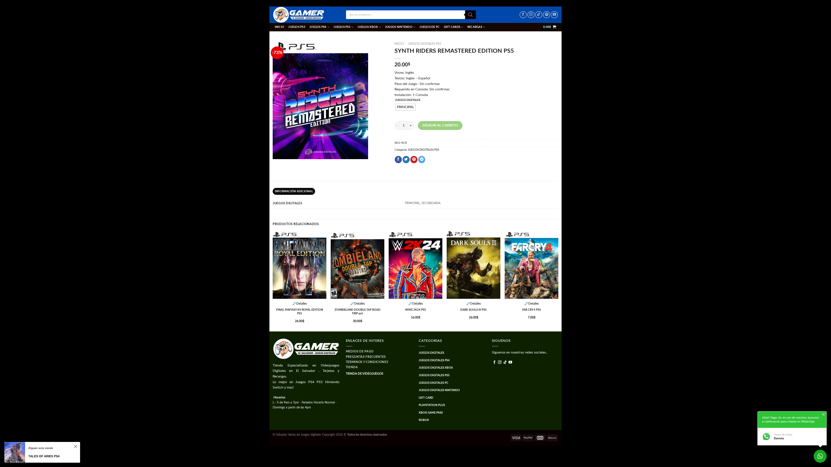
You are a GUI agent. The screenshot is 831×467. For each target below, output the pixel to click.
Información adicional (294, 191)
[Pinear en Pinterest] (413, 159)
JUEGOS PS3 (296, 27)
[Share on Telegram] (421, 159)
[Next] (558, 280)
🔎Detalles (299, 303)
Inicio (279, 27)
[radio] (405, 107)
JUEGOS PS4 (318, 27)
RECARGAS (474, 27)
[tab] (294, 191)
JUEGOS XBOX (368, 27)
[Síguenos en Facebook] (523, 14)
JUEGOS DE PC (429, 27)
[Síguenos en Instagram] (531, 14)
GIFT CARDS (452, 27)
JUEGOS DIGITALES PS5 (424, 43)
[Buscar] (470, 14)
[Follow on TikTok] (538, 14)
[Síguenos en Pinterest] (546, 14)
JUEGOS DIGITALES (407, 100)
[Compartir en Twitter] (406, 159)
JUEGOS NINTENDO (398, 27)
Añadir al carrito (440, 125)
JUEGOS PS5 (342, 27)
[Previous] (273, 280)
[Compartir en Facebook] (398, 159)
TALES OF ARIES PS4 (44, 456)
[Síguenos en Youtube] (554, 14)
